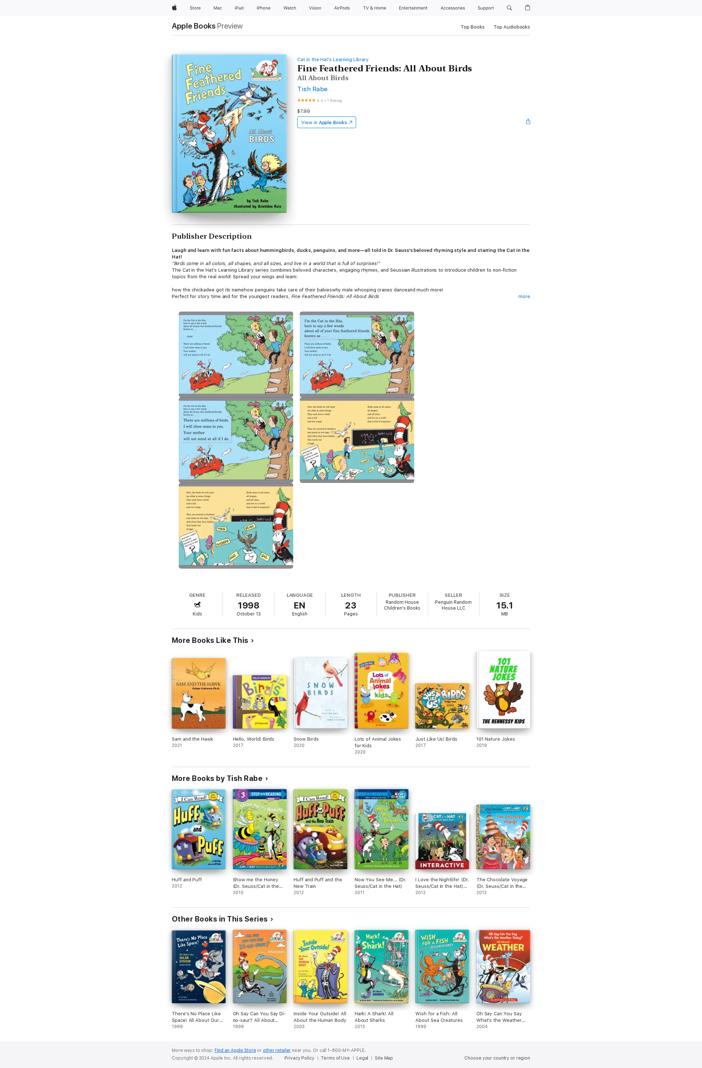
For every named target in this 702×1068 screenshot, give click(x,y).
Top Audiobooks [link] (512, 27)
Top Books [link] (473, 27)
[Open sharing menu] (528, 122)
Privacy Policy (299, 1058)
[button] (509, 8)
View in (324, 122)
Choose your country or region (497, 1058)
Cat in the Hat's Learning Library (333, 59)
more (524, 296)
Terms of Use (335, 1058)
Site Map (384, 1058)
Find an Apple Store (235, 1050)
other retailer (277, 1050)
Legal (362, 1058)
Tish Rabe (312, 89)
